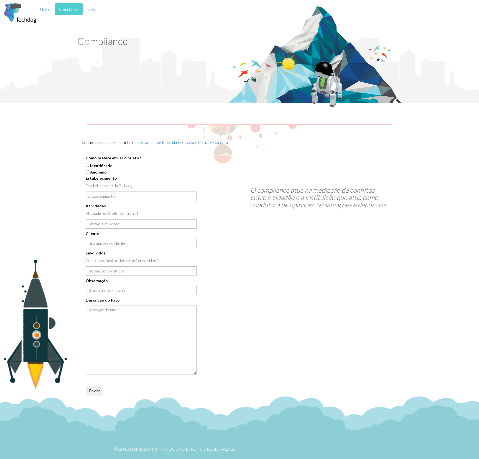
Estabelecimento (101, 178)
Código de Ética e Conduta (206, 142)
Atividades (96, 205)
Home (45, 9)
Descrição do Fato (103, 300)
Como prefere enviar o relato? (113, 157)
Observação (97, 280)
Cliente (92, 233)
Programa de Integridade (160, 142)
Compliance (68, 9)
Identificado (101, 165)
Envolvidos (96, 253)
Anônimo (98, 172)
